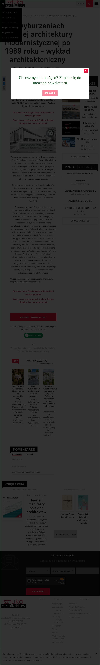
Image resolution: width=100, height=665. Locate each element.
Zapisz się (50, 92)
